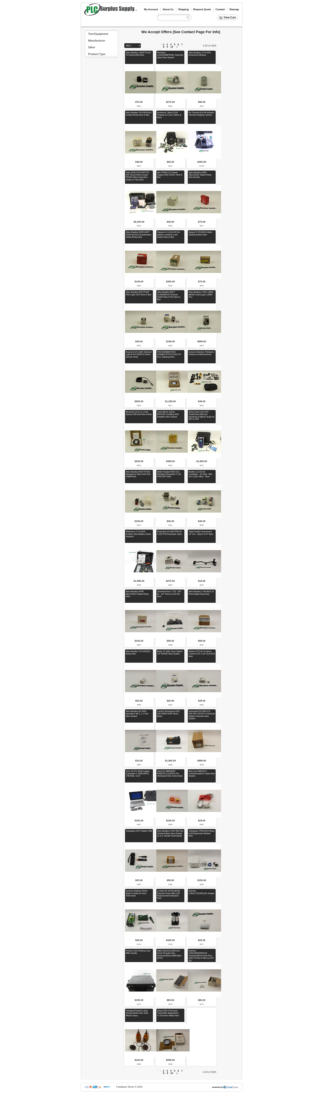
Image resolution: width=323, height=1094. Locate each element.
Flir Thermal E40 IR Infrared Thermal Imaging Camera (201, 113)
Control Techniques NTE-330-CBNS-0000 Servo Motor (168, 713)
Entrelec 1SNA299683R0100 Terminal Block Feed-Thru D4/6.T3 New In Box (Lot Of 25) (201, 956)
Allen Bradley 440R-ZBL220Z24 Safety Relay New (137, 594)
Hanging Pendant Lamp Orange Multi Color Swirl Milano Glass (137, 1013)
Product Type (96, 54)
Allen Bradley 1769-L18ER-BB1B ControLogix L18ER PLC (201, 294)
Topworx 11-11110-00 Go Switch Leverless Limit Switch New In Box (168, 234)
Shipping (183, 9)
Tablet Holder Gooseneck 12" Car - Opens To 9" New (201, 532)
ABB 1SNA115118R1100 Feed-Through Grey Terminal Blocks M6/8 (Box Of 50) (169, 954)
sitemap (234, 9)
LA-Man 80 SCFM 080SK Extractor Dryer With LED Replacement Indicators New (168, 894)
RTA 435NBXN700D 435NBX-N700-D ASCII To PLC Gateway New (169, 354)
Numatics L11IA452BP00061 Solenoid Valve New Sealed (170, 55)
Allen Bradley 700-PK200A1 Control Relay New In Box (139, 113)
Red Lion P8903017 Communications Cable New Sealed (202, 773)
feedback (121, 1086)
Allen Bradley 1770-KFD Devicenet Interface (200, 53)
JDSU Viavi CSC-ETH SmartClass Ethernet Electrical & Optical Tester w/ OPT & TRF (201, 415)
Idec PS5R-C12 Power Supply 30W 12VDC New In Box (169, 175)
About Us (168, 9)
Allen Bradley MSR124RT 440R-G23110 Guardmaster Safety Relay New (138, 234)
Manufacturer (96, 40)
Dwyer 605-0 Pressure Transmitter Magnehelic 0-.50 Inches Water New (168, 1013)
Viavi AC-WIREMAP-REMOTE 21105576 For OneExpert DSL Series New (170, 773)
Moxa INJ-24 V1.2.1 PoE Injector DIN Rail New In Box (139, 413)
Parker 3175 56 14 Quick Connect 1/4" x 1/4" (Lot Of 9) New (202, 653)
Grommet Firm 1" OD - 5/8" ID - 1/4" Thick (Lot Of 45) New (169, 594)
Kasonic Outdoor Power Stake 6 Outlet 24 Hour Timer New (137, 893)
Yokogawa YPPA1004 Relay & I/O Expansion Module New (201, 833)
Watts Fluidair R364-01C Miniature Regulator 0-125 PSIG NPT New (169, 474)
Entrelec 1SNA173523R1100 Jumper (201, 892)
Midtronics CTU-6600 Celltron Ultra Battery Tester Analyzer (138, 534)
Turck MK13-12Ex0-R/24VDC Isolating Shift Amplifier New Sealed (168, 414)
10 (171, 46)
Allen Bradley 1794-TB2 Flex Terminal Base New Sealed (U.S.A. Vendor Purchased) (170, 833)
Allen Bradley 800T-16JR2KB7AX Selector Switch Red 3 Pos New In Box (168, 296)
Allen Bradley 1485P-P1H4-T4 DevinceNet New (138, 53)
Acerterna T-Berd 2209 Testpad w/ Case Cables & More (169, 115)
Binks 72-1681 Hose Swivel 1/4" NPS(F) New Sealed (169, 652)
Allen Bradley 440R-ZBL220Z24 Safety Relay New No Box (200, 175)
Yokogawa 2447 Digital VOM (139, 831)
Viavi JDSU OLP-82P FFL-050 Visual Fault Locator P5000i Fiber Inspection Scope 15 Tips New (138, 176)
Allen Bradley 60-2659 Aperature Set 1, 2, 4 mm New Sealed (137, 713)
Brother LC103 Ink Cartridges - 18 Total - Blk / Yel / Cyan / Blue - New (201, 474)
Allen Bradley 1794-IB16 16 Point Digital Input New (201, 592)
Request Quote (202, 9)
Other (91, 47)
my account (151, 9)
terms (131, 1086)
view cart (230, 17)
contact (220, 9)
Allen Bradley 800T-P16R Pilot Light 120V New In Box (138, 293)
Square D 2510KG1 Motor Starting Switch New (200, 233)
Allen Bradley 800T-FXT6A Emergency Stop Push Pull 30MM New (138, 474)
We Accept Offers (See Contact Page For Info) (180, 32)
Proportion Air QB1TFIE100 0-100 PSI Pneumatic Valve (169, 532)
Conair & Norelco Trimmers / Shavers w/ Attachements (201, 353)
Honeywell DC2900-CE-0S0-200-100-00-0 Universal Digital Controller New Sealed (202, 715)
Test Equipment (98, 33)
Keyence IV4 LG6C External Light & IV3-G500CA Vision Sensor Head (138, 354)
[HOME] (110, 14)
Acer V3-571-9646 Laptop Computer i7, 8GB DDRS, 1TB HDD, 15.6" (138, 773)
